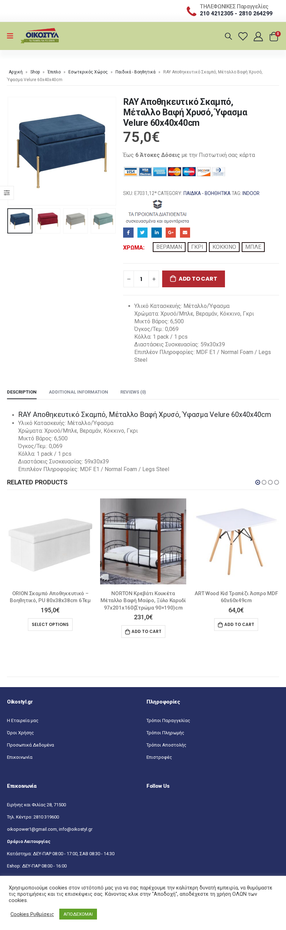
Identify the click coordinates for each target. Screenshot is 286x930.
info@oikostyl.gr (75, 829)
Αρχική (16, 72)
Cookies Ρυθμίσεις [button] (32, 914)
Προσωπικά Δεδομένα (30, 745)
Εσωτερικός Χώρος (88, 72)
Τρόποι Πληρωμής (165, 732)
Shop (35, 72)
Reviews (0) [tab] (133, 392)
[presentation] (15, 151)
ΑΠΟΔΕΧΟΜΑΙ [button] (78, 914)
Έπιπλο (54, 72)
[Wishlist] (244, 36)
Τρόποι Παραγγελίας (168, 720)
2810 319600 (46, 817)
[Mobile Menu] (12, 36)
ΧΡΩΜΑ (133, 247)
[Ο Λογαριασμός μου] (259, 36)
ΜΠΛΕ (253, 247)
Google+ (171, 233)
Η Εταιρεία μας (22, 720)
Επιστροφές (159, 757)
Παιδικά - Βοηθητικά (135, 72)
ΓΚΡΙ (197, 247)
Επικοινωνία (19, 757)
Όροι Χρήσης (20, 732)
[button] (258, 482)
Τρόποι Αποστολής (166, 745)
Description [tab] (22, 392)
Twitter (142, 233)
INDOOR (250, 193)
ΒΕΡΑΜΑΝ (169, 247)
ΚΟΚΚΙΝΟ (224, 247)
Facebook (128, 233)
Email (185, 233)
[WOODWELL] (158, 211)
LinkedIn (156, 233)
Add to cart (198, 279)
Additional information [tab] (78, 392)
